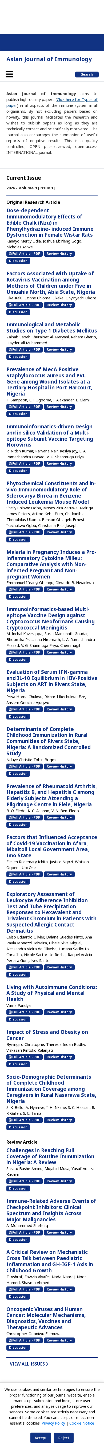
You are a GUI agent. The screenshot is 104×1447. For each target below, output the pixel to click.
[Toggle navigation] (9, 74)
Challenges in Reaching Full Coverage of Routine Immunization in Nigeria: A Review (50, 1156)
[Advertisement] (52, 16)
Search (87, 74)
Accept (41, 1437)
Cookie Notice (81, 1423)
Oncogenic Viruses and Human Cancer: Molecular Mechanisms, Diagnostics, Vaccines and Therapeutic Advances (46, 1318)
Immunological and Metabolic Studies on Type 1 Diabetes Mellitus (51, 327)
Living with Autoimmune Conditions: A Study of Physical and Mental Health (51, 993)
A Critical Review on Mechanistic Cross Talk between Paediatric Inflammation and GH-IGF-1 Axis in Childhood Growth (49, 1261)
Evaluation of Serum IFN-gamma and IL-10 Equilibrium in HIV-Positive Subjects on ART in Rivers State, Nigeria (52, 681)
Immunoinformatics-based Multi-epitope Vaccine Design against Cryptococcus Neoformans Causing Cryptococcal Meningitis (50, 618)
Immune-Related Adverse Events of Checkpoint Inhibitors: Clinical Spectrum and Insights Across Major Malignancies (51, 1210)
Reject (63, 1437)
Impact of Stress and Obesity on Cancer (47, 1035)
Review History (59, 253)
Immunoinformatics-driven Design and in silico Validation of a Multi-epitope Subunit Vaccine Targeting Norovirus (49, 435)
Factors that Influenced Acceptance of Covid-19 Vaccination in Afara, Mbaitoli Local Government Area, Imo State (51, 846)
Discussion (18, 261)
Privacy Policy (53, 1423)
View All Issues (28, 1364)
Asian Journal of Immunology (49, 59)
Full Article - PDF (25, 253)
